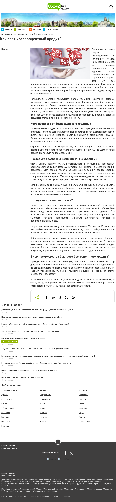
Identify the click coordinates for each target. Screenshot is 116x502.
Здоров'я (83, 390)
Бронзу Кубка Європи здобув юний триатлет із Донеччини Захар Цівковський (35, 324)
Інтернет (43, 408)
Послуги (43, 417)
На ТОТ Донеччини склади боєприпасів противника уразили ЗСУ (29, 370)
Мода (81, 413)
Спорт (81, 404)
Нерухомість (45, 395)
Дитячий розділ (86, 421)
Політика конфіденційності (12, 497)
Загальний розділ (9, 390)
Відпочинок (45, 399)
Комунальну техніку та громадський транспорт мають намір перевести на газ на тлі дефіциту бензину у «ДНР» (48, 356)
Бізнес (4, 404)
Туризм (4, 395)
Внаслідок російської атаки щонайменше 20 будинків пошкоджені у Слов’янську (36, 363)
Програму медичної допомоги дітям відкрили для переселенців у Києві (32, 317)
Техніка (43, 390)
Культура (83, 408)
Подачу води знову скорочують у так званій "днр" (23, 377)
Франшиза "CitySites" (9, 449)
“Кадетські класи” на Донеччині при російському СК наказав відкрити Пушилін (35, 349)
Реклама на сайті (8, 446)
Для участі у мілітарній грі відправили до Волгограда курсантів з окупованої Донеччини (39, 310)
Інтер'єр (43, 413)
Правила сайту (30, 497)
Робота (43, 421)
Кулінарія (5, 417)
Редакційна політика (61, 497)
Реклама (5, 426)
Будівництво (6, 399)
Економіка (5, 413)
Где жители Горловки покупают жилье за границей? (23, 338)
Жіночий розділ (8, 408)
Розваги (82, 399)
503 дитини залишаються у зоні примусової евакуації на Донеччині (30, 331)
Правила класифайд (44, 497)
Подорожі (5, 421)
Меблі (42, 404)
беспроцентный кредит (91, 114)
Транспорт (83, 395)
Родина (82, 417)
